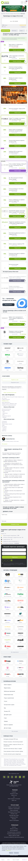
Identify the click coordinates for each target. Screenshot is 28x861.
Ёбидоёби (7, 635)
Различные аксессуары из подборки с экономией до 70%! (17, 254)
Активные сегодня (5, 30)
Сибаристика (20, 635)
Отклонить (16, 852)
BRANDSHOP (7, 363)
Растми (20, 676)
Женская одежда (17, 13)
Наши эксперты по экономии (14, 798)
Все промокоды (22, 58)
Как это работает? (14, 830)
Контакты (14, 827)
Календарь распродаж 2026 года (11, 739)
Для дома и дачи (7, 714)
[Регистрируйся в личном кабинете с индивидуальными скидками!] (14, 95)
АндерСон (8, 642)
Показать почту (5, 400)
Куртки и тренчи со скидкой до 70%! (16, 243)
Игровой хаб (24, 859)
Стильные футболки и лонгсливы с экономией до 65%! (16, 189)
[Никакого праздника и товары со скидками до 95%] (14, 9)
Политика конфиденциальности (14, 833)
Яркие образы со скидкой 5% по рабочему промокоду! (16, 45)
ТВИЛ (8, 648)
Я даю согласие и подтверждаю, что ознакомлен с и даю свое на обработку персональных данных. (14, 564)
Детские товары (7, 728)
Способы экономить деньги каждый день (12, 754)
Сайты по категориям (14, 820)
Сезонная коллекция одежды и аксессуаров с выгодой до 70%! (15, 67)
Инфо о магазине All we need (10, 392)
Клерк (8, 663)
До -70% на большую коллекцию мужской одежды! (16, 178)
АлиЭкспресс (20, 355)
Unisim (20, 648)
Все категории (15, 731)
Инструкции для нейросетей (14, 855)
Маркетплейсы (7, 687)
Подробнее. (8, 850)
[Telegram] (3, 560)
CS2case (7, 609)
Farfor (20, 602)
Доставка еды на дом (14, 815)
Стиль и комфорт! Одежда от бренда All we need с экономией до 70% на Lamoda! (17, 165)
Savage (20, 363)
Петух (20, 581)
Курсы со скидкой (16, 859)
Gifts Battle (7, 576)
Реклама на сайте (14, 793)
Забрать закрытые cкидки (14, 835)
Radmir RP (8, 589)
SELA (8, 356)
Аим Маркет (7, 622)
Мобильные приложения (9, 691)
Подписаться (15, 557)
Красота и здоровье (8, 724)
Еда (5, 707)
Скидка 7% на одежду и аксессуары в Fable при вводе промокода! (17, 119)
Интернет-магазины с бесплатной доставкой (13, 741)
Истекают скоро (14, 813)
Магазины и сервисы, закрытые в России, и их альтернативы (13, 745)
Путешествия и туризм (9, 704)
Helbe (20, 596)
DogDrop (20, 622)
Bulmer (20, 350)
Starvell (20, 663)
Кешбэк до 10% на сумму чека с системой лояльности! (16, 152)
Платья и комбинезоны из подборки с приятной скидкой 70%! (17, 200)
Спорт (5, 718)
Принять (11, 852)
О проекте (14, 791)
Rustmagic (20, 669)
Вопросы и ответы (14, 828)
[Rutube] (23, 777)
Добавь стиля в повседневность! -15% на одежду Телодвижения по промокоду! (16, 318)
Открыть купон (17, 72)
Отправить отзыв (15, 524)
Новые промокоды (14, 810)
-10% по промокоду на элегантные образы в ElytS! (16, 56)
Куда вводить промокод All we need (13, 449)
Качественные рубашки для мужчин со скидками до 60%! (17, 233)
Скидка (22, 30)
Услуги (5, 701)
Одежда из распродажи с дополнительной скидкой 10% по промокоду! (16, 288)
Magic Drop (20, 576)
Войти (8, 859)
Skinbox (20, 609)
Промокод (14, 30)
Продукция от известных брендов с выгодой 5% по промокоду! (16, 332)
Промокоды (3, 13)
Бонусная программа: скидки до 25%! (17, 108)
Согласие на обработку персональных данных (14, 837)
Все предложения (15, 652)
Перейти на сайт (14, 379)
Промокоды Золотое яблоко (14, 812)
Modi (20, 642)
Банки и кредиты (7, 684)
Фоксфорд (7, 602)
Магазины (8, 13)
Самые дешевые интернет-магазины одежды (13, 751)
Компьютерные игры (8, 694)
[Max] (11, 560)
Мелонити (7, 669)
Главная (2, 859)
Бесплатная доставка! (13, 264)
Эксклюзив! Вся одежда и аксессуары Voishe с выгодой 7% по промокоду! (17, 211)
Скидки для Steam (14, 817)
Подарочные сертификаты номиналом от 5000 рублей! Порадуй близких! (17, 222)
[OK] (9, 560)
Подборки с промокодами (14, 808)
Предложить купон (15, 382)
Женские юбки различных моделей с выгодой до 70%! (17, 141)
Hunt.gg (7, 676)
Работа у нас (14, 795)
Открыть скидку (17, 170)
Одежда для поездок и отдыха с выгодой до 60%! (16, 78)
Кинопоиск (8, 615)
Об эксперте (4, 443)
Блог (14, 797)
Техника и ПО (7, 711)
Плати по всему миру (7, 583)
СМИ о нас (14, 800)
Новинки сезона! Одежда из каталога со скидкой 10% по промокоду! (17, 277)
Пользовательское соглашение (14, 832)
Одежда (11, 13)
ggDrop (20, 589)
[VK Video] (19, 777)
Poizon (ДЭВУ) (20, 615)
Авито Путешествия (7, 596)
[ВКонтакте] (6, 560)
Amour (7, 350)
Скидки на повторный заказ (14, 806)
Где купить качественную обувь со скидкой (13, 748)
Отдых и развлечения (9, 698)
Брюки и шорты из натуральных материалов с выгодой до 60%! (16, 130)
